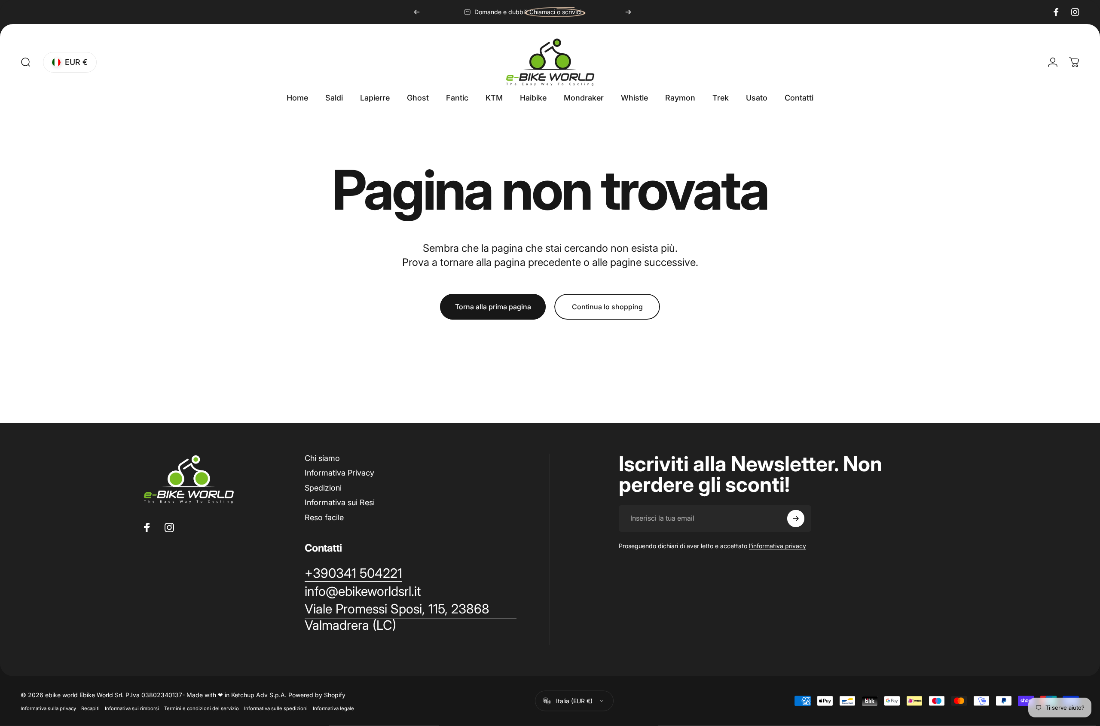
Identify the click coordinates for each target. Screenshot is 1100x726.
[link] (411, 617)
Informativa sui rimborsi (132, 708)
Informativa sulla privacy (48, 708)
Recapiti (90, 708)
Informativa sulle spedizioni (276, 708)
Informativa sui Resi (340, 502)
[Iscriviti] (795, 518)
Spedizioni (323, 487)
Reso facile (324, 517)
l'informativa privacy (777, 545)
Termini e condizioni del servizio (201, 708)
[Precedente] (416, 12)
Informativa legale (333, 708)
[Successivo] (628, 12)
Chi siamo (322, 458)
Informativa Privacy (339, 472)
